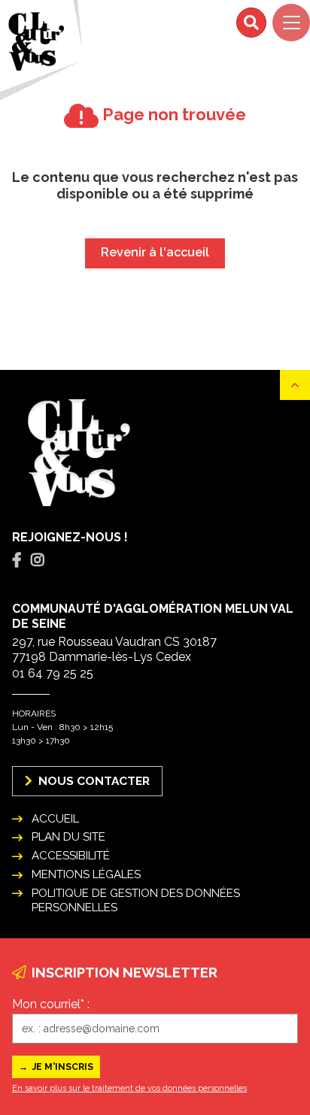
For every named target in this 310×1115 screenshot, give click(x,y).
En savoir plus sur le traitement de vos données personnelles (129, 1088)
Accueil (55, 819)
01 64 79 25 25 (52, 673)
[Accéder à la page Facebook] (17, 560)
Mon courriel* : (51, 1004)
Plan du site (68, 837)
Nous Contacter (92, 781)
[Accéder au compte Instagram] (37, 560)
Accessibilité (71, 855)
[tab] (17, 560)
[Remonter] (295, 385)
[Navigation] (291, 22)
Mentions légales (86, 874)
